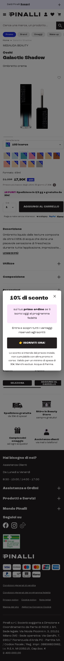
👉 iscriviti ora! (32, 342)
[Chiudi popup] (54, 296)
